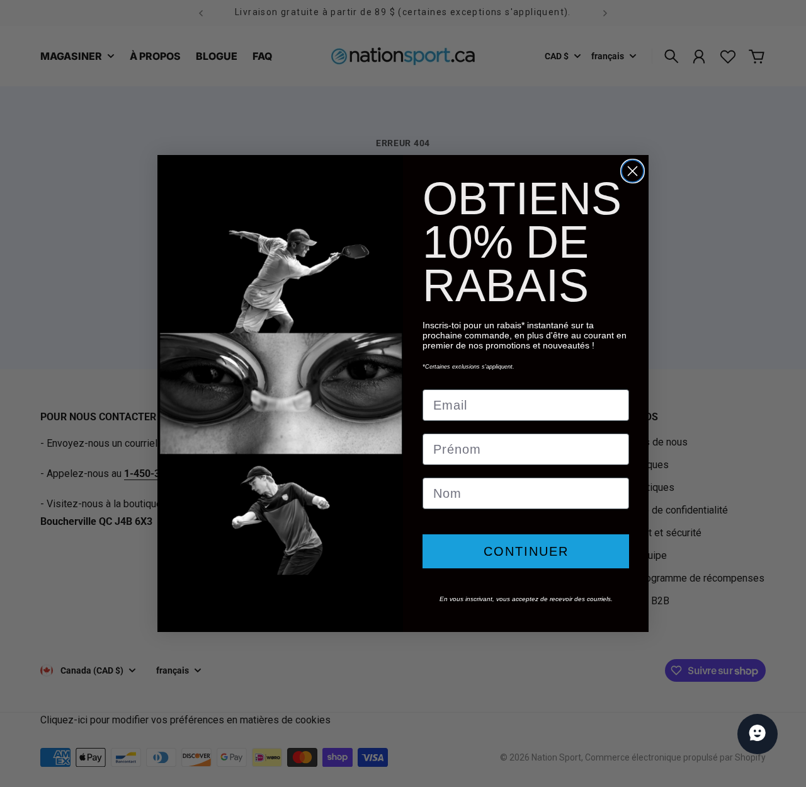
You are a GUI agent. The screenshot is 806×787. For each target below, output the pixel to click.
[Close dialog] (633, 171)
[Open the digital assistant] (757, 734)
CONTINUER (526, 551)
